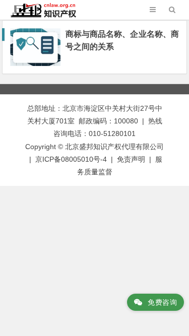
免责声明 (131, 159)
